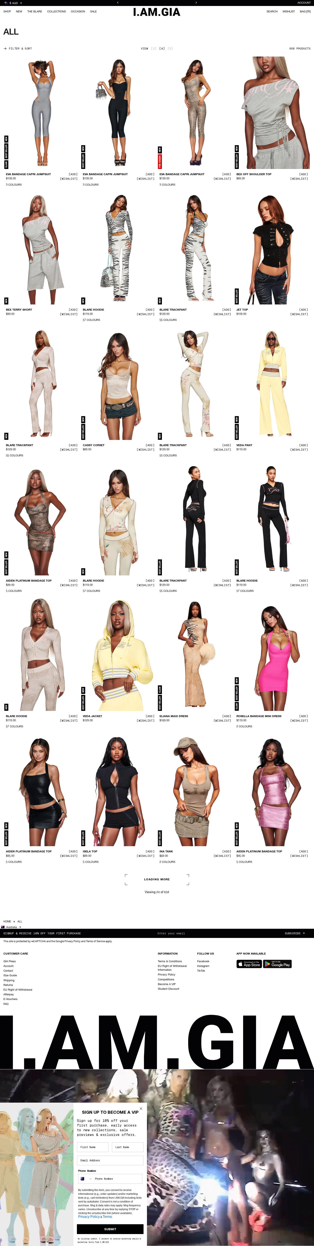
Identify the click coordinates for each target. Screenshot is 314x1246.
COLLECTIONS (56, 11)
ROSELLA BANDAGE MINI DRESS (258, 716)
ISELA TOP (90, 851)
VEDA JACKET (92, 716)
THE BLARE (34, 11)
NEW (19, 11)
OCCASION (78, 11)
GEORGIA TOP (15, 987)
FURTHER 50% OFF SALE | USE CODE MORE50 (157, 3)
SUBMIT (110, 1229)
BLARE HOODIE (93, 310)
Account (304, 2)
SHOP (7, 11)
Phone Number (87, 1171)
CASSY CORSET (93, 445)
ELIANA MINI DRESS (96, 987)
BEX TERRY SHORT (19, 310)
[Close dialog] (141, 1108)
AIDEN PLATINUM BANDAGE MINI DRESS (183, 989)
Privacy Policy (89, 1216)
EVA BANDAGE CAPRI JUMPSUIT (28, 174)
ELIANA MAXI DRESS (174, 716)
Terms (107, 1216)
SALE (93, 11)
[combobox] (85, 1178)
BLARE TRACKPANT (173, 310)
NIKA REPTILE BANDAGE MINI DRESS (262, 1126)
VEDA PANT (244, 445)
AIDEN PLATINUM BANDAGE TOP (29, 580)
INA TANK (166, 851)
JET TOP (242, 310)
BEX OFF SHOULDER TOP (253, 174)
